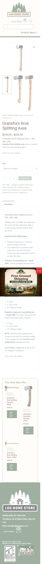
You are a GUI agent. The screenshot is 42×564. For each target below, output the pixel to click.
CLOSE (39, 271)
